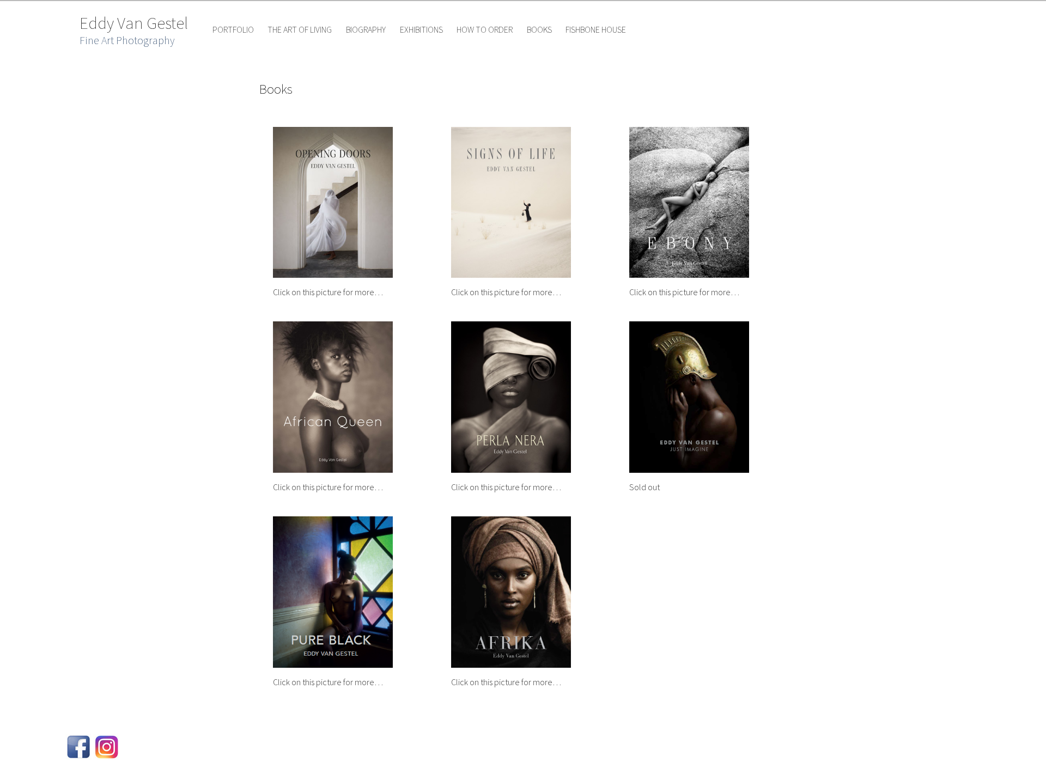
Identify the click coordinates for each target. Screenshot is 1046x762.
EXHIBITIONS (421, 29)
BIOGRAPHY (366, 29)
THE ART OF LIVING (299, 29)
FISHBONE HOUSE (595, 29)
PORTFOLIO (233, 29)
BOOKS (539, 29)
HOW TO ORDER (485, 29)
